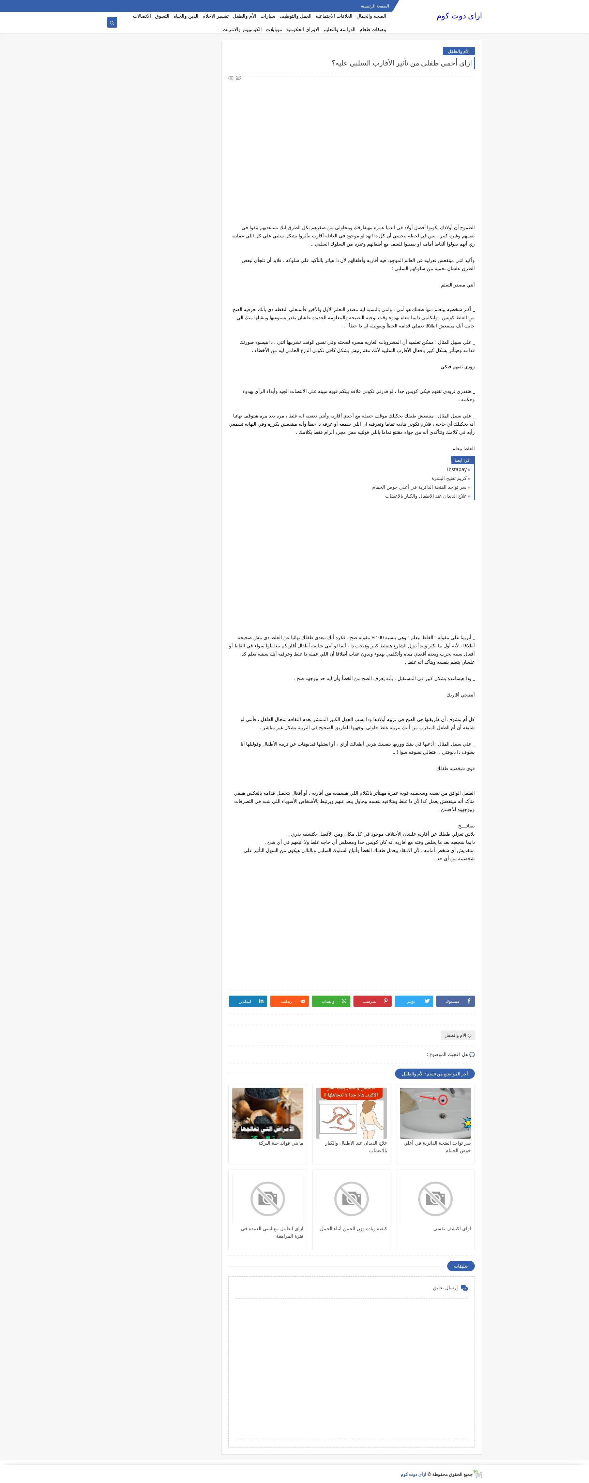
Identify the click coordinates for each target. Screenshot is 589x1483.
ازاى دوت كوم (459, 15)
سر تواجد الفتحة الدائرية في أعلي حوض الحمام (419, 487)
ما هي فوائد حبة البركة (280, 1143)
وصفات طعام (373, 29)
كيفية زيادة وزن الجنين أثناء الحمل (353, 1228)
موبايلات (274, 29)
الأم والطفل (244, 16)
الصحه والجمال (371, 16)
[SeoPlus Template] (477, 1474)
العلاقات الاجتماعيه (334, 16)
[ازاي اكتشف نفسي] (435, 1198)
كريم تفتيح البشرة (449, 478)
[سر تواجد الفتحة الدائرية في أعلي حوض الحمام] (435, 1113)
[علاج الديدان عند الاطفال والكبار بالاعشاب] (351, 1113)
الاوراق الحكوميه (302, 29)
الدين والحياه (185, 16)
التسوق (162, 16)
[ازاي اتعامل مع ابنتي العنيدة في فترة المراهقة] (267, 1198)
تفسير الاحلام (215, 16)
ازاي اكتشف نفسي (452, 1228)
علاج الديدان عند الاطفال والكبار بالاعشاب (426, 496)
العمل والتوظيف (296, 16)
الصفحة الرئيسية (375, 6)
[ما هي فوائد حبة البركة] (267, 1113)
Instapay (457, 469)
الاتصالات (142, 16)
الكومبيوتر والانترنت (242, 29)
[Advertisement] (351, 129)
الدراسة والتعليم (339, 29)
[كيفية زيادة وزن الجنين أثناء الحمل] (351, 1198)
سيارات (267, 16)
